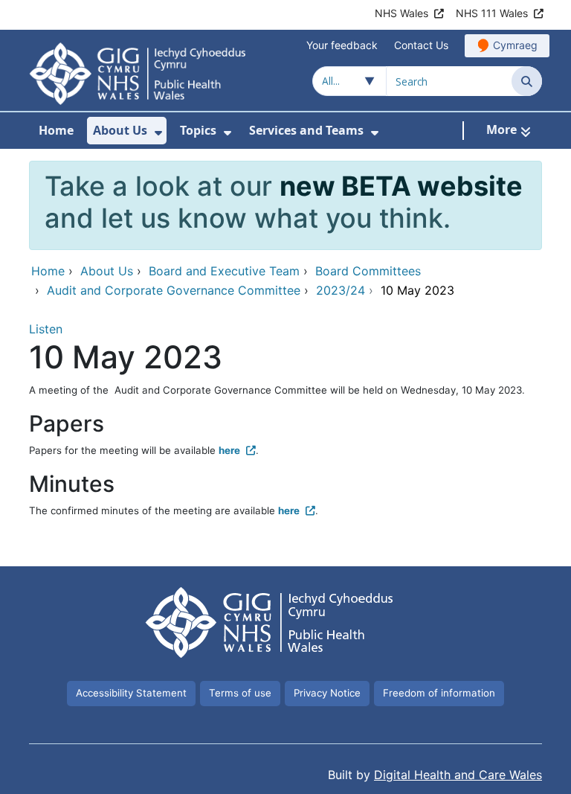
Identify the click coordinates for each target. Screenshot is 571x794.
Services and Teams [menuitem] (306, 130)
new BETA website (401, 186)
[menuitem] (158, 132)
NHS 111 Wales (492, 13)
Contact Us (421, 45)
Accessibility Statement (131, 693)
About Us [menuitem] (120, 130)
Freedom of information (439, 693)
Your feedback (342, 45)
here (229, 450)
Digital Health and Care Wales (458, 774)
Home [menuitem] (56, 130)
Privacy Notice (327, 693)
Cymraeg (515, 45)
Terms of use (240, 693)
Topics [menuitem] (198, 130)
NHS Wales (401, 13)
